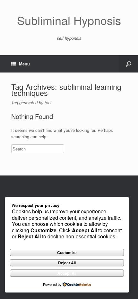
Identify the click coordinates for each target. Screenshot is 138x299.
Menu (24, 64)
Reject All (67, 263)
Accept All (66, 273)
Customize (67, 252)
